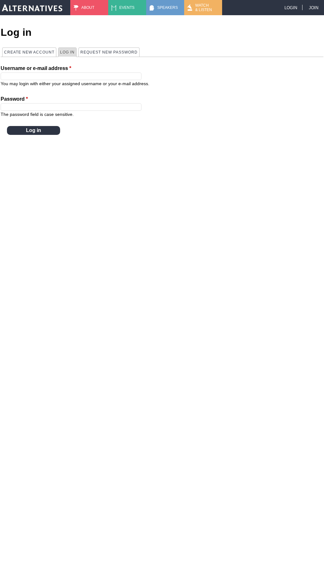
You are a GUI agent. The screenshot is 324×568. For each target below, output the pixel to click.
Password (14, 99)
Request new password (109, 52)
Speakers (167, 7)
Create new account (29, 52)
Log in (68, 52)
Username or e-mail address (36, 68)
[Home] (32, 7)
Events (126, 7)
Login (290, 7)
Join (313, 7)
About (87, 7)
